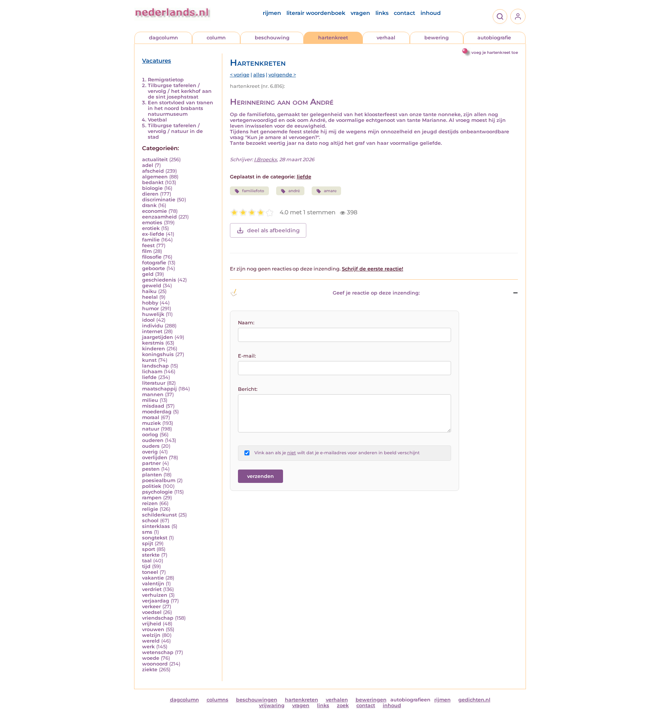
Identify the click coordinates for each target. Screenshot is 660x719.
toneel (150, 572)
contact (404, 13)
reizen (150, 503)
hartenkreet (333, 37)
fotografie (154, 263)
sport (148, 549)
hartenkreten (301, 700)
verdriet (152, 589)
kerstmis (153, 343)
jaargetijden (157, 337)
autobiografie (494, 37)
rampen (152, 497)
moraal (150, 417)
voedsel (152, 612)
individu (152, 326)
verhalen (337, 700)
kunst (149, 360)
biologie (152, 188)
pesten (151, 469)
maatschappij (159, 389)
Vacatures (156, 60)
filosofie (152, 257)
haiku (149, 291)
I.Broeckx (265, 159)
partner (151, 463)
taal (147, 561)
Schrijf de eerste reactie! (372, 269)
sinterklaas (156, 526)
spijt (147, 543)
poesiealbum (158, 480)
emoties (152, 222)
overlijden (154, 457)
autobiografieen (410, 700)
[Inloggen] (518, 16)
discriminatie (158, 199)
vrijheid (151, 624)
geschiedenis (159, 280)
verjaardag (155, 601)
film (147, 251)
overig (150, 452)
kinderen (153, 348)
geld (148, 274)
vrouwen (153, 629)
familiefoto (253, 190)
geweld (151, 285)
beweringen (371, 700)
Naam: (246, 322)
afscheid (153, 171)
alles (259, 75)
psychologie (157, 492)
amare (330, 190)
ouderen (152, 440)
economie (154, 211)
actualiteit (155, 159)
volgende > (282, 75)
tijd (146, 566)
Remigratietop (166, 80)
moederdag (156, 412)
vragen (360, 13)
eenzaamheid (159, 217)
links (381, 13)
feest (148, 245)
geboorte (153, 268)
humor (150, 308)
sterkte (151, 555)
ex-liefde (153, 234)
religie (150, 509)
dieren (150, 194)
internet (152, 331)
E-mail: (247, 356)
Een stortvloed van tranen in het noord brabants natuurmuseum (180, 108)
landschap (155, 366)
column (216, 37)
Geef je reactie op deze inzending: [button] (376, 293)
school (150, 520)
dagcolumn (163, 37)
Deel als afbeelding (273, 230)
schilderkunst (159, 515)
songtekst (154, 538)
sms (147, 532)
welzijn (151, 635)
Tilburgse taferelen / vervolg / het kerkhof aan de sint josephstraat (180, 91)
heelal (150, 297)
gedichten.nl (474, 700)
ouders (151, 446)
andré (294, 190)
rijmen (272, 13)
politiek (151, 486)
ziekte (149, 669)
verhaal (386, 37)
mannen (152, 394)
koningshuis (158, 354)
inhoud (431, 13)
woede (150, 658)
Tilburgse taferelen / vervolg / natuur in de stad (175, 131)
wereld (151, 641)
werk (148, 646)
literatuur (153, 383)
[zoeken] (500, 16)
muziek (151, 423)
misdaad (153, 406)
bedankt (152, 182)
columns (217, 700)
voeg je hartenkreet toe (494, 52)
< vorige (239, 75)
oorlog (150, 434)
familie (151, 240)
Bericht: (247, 389)
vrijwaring (272, 705)
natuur (150, 429)
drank (149, 205)
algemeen (155, 177)
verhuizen (154, 595)
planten (152, 475)
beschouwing (272, 37)
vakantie (153, 578)
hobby (150, 303)
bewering (436, 37)
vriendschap (157, 618)
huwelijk (153, 314)
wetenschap (157, 652)
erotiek (151, 228)
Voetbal (157, 120)
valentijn (153, 583)
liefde (149, 377)
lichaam (152, 371)
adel (147, 165)
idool (148, 320)
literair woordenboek (315, 13)
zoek (343, 705)
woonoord (155, 664)
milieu (150, 400)
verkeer (151, 606)
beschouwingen (256, 700)
